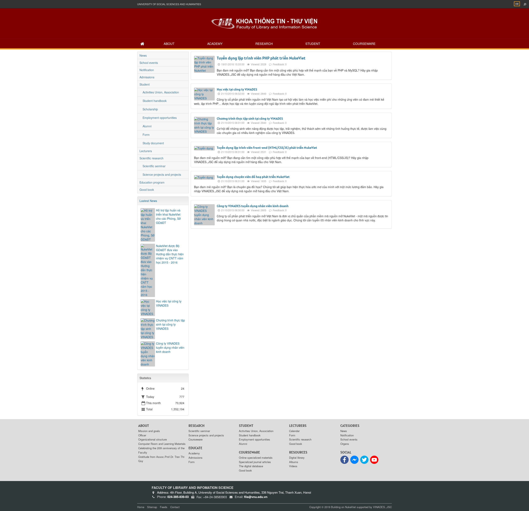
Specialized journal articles (255, 462)
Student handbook (155, 101)
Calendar (294, 431)
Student (312, 43)
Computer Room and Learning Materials (162, 444)
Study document (153, 143)
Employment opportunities (160, 118)
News (143, 55)
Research (264, 43)
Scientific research (151, 158)
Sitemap (152, 507)
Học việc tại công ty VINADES (237, 89)
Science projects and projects (162, 174)
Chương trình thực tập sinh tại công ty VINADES (250, 118)
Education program (151, 182)
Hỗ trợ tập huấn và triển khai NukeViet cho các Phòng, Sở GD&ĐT (168, 216)
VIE (517, 3)
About (169, 43)
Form (146, 135)
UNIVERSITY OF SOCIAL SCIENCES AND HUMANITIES (169, 4)
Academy (215, 43)
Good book (146, 189)
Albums (293, 462)
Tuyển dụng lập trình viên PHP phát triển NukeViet (261, 58)
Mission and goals (149, 431)
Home (140, 507)
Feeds (163, 507)
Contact (175, 507)
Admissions (146, 77)
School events (148, 63)
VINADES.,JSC (382, 507)
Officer (142, 435)
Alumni (147, 126)
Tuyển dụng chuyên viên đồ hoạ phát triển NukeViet (253, 177)
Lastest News (148, 201)
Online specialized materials (256, 458)
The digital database (251, 466)
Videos (293, 466)
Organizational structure (152, 439)
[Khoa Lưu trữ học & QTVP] (264, 23)
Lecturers (145, 151)
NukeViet (350, 507)
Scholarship (150, 109)
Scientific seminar (154, 166)
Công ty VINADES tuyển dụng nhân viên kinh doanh (252, 206)
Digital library (297, 458)
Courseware (364, 43)
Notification (146, 70)
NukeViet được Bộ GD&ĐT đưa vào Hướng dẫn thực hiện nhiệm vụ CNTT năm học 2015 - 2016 (170, 254)
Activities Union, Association (161, 92)
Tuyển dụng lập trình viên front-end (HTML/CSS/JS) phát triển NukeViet (267, 148)
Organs (344, 444)
